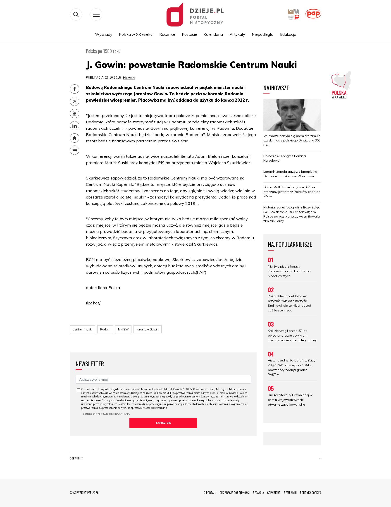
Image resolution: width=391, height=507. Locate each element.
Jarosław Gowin (147, 329)
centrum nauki (82, 329)
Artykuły (237, 34)
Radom (105, 329)
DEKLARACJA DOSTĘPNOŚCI (235, 492)
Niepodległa (262, 34)
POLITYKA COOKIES (310, 492)
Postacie (189, 34)
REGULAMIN (290, 492)
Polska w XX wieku (136, 34)
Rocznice (167, 34)
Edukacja (288, 34)
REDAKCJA (258, 492)
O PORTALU (210, 492)
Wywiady (103, 34)
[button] (320, 459)
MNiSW (123, 329)
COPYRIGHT (274, 492)
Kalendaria (213, 34)
